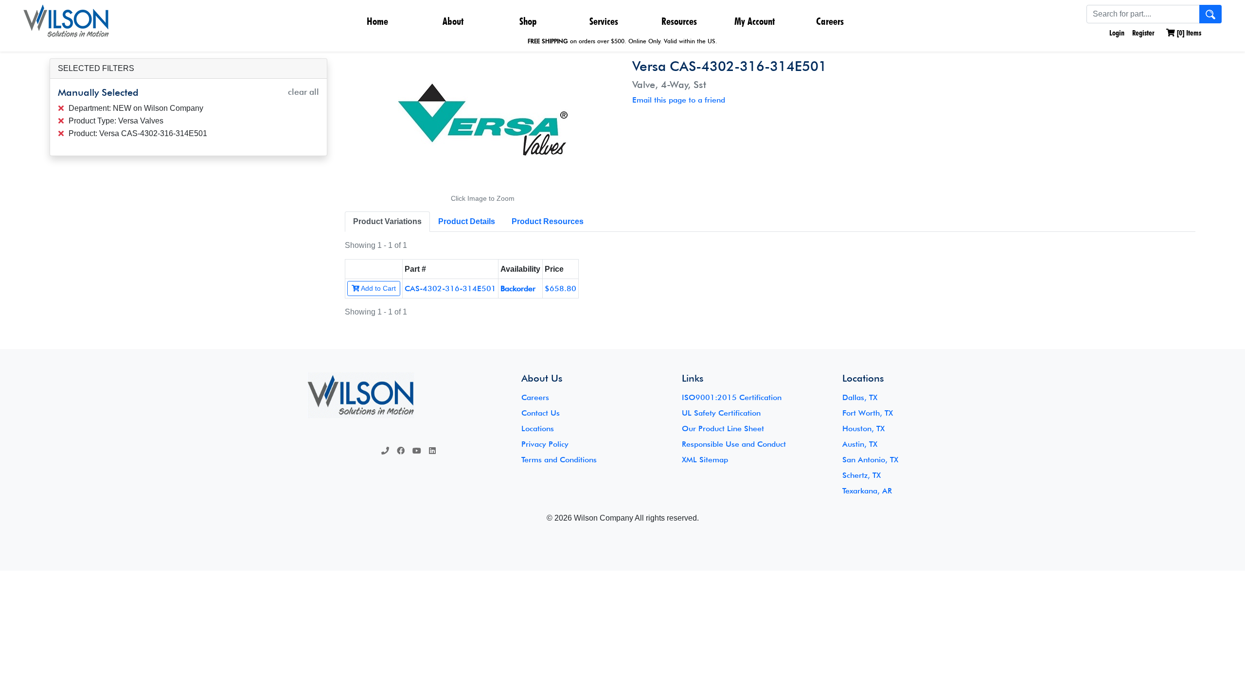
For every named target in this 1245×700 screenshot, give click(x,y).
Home (377, 21)
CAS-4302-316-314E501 (450, 288)
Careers (830, 21)
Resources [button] (679, 21)
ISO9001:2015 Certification (732, 397)
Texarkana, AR (867, 490)
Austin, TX (859, 444)
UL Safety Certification (721, 413)
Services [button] (603, 21)
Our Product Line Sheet (723, 428)
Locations (537, 428)
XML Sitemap (705, 459)
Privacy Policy (545, 444)
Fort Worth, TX (867, 413)
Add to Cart (377, 288)
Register (1143, 32)
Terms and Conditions (559, 459)
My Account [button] (754, 21)
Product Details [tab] (466, 221)
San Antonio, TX (870, 459)
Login (1115, 32)
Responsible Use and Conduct (734, 444)
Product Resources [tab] (548, 221)
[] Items (1188, 32)
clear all (303, 92)
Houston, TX (863, 428)
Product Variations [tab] (387, 221)
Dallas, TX (859, 397)
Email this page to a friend (678, 100)
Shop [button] (528, 21)
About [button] (453, 21)
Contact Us (540, 413)
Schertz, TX (861, 475)
